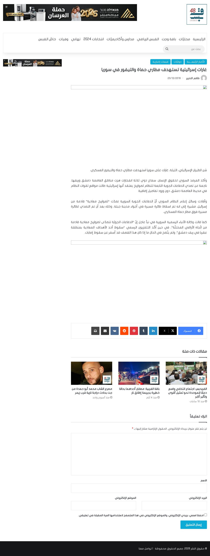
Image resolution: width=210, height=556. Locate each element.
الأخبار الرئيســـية (196, 61)
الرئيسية (199, 39)
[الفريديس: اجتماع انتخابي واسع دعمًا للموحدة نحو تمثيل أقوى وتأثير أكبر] (186, 373)
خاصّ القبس (47, 39)
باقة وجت (169, 39)
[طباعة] (95, 331)
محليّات (184, 39)
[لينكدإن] (153, 331)
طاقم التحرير (193, 78)
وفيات (63, 39)
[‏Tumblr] (143, 331)
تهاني (76, 39)
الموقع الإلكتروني (125, 497)
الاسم (204, 480)
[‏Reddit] (124, 331)
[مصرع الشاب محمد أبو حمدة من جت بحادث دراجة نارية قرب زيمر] (91, 373)
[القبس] (197, 14)
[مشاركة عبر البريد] (105, 331)
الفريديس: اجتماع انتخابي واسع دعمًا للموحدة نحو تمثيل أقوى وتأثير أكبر (187, 392)
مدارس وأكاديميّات (120, 39)
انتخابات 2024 (93, 39)
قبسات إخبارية (160, 61)
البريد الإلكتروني (198, 497)
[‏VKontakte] (115, 331)
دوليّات (177, 61)
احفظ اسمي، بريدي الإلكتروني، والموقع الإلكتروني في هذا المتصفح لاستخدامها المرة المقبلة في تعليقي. (141, 515)
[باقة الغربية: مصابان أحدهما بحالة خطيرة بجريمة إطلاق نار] (139, 373)
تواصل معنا (145, 548)
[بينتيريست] (134, 331)
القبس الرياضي (148, 39)
